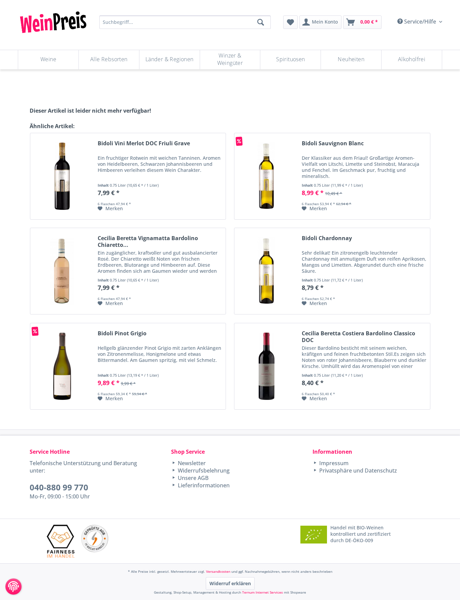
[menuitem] (290, 22)
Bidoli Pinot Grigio (122, 333)
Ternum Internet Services (262, 592)
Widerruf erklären (230, 583)
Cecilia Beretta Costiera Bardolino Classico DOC (358, 336)
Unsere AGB (192, 478)
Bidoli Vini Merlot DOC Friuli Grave (144, 143)
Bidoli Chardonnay (327, 238)
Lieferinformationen (203, 485)
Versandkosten (218, 571)
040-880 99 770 (59, 487)
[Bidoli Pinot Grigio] (62, 366)
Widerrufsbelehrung (203, 470)
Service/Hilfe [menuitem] (420, 21)
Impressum (333, 463)
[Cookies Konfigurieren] (13, 586)
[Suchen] (260, 22)
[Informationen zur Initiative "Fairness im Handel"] (60, 541)
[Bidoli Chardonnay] (266, 271)
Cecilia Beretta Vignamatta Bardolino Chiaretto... (148, 241)
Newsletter (191, 463)
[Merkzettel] (290, 22)
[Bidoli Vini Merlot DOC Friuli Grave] (62, 176)
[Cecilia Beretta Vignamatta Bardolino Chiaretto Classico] (62, 271)
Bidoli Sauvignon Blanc (333, 143)
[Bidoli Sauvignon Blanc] (266, 176)
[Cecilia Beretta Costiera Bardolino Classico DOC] (266, 366)
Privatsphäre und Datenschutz (357, 470)
